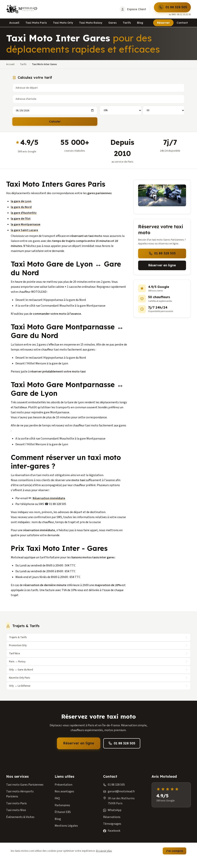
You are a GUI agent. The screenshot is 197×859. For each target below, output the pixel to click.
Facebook (114, 831)
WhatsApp (114, 810)
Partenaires (62, 805)
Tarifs (127, 22)
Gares (112, 22)
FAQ (57, 798)
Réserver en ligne (162, 265)
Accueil (14, 22)
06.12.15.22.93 (184, 14)
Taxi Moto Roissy (90, 22)
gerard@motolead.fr (121, 791)
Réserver (163, 22)
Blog (140, 22)
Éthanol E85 (63, 812)
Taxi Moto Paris (36, 22)
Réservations (111, 817)
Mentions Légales (66, 826)
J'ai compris (174, 851)
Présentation (63, 785)
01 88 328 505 (176, 7)
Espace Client (136, 9)
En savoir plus (104, 851)
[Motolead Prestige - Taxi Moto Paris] (21, 9)
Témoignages (112, 824)
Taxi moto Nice (16, 810)
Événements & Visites (20, 817)
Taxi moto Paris (16, 803)
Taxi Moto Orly (63, 22)
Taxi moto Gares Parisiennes (24, 785)
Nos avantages (64, 791)
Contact (182, 22)
